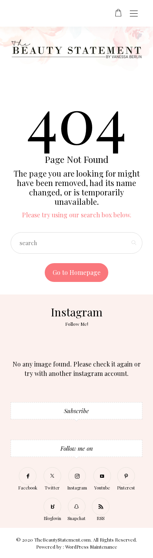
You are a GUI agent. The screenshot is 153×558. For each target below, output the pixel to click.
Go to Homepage (76, 272)
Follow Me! (76, 324)
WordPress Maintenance (91, 547)
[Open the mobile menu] (133, 14)
